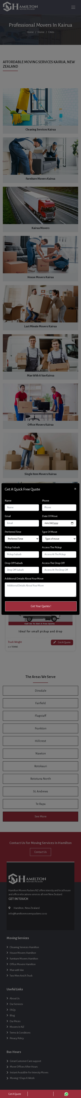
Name (8, 500)
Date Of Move (50, 516)
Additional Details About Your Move (24, 578)
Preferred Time (13, 531)
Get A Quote (14, 1094)
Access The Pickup (52, 547)
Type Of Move (49, 531)
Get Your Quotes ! (41, 606)
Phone (45, 500)
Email (8, 516)
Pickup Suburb (12, 547)
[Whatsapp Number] (66, 1093)
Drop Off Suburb (14, 563)
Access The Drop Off (53, 563)
